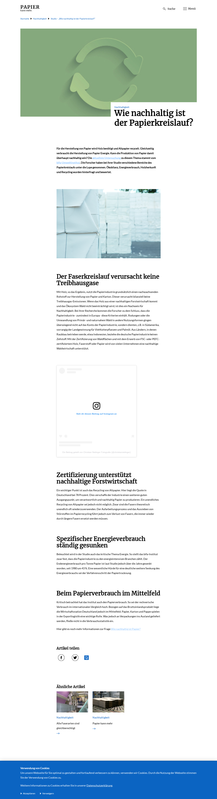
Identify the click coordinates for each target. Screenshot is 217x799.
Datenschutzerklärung (99, 785)
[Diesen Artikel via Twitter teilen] (75, 657)
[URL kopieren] (86, 657)
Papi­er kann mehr (103, 723)
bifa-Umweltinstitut (68, 162)
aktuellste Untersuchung (106, 157)
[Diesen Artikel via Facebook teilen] (61, 657)
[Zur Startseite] (30, 11)
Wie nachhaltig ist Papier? (126, 629)
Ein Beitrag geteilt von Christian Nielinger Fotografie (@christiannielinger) (96, 452)
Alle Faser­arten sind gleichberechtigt (68, 726)
